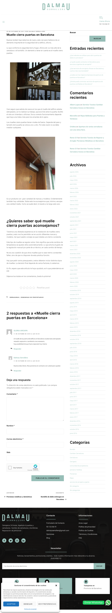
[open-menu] (3, 22)
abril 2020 (73, 274)
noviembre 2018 (75, 335)
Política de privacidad (30, 609)
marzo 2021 (74, 245)
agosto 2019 (74, 303)
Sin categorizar (75, 490)
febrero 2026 (74, 192)
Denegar (28, 604)
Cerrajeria (73, 462)
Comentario (12, 394)
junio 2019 (73, 307)
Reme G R (74, 137)
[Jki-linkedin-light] (23, 540)
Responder (17, 349)
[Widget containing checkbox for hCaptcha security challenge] (23, 467)
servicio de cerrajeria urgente (79, 482)
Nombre (11, 426)
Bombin (72, 449)
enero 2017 (74, 417)
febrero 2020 (74, 282)
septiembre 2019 (75, 298)
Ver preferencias (47, 604)
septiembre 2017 (75, 388)
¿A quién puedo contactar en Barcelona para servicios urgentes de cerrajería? (85, 63)
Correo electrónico (15, 439)
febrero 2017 (74, 413)
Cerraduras (15, 297)
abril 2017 (73, 405)
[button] (56, 585)
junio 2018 (73, 352)
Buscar (73, 32)
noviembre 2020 (75, 258)
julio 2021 (73, 229)
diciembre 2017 (75, 376)
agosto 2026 (74, 172)
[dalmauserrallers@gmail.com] (47, 582)
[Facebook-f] (4, 540)
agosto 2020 (74, 262)
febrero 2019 (74, 323)
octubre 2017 (74, 384)
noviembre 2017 (75, 380)
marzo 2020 (74, 278)
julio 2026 (73, 176)
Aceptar (11, 604)
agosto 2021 (74, 225)
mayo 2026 (74, 180)
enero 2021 (74, 249)
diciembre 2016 (75, 421)
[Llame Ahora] (101, 17)
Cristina (73, 126)
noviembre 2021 (75, 213)
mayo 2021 (74, 237)
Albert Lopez (75, 104)
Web (8, 452)
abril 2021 (73, 241)
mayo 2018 (74, 356)
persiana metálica (76, 470)
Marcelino (74, 115)
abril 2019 (73, 315)
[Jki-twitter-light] (11, 540)
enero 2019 (74, 327)
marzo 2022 (74, 200)
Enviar (99, 566)
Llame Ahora (104, 21)
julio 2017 (73, 392)
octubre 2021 (74, 217)
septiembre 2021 (75, 221)
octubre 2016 (74, 429)
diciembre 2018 (75, 331)
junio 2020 (73, 266)
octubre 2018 (74, 339)
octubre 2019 (74, 294)
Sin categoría (74, 486)
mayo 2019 (74, 311)
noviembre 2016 (75, 425)
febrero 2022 (74, 204)
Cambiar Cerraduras (77, 453)
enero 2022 (74, 209)
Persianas (73, 474)
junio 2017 (73, 397)
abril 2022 (73, 196)
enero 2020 (74, 286)
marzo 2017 (74, 409)
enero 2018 (74, 372)
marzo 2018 (74, 364)
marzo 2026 (74, 188)
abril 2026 (73, 184)
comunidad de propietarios (32, 297)
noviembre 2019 (75, 290)
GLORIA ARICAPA (21, 330)
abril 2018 (73, 360)
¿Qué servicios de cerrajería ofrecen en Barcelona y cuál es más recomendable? (87, 69)
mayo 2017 (74, 401)
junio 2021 (73, 233)
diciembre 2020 (75, 254)
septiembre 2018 (75, 343)
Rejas (72, 478)
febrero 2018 (74, 368)
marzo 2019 (74, 319)
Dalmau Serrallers (37, 31)
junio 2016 (73, 433)
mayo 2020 (74, 270)
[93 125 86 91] (17, 582)
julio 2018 (73, 347)
